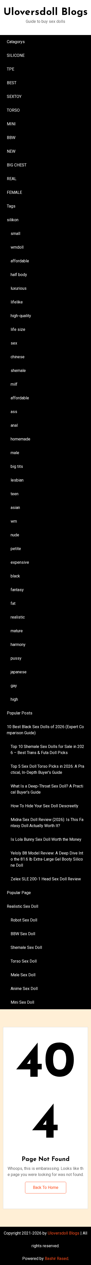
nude (15, 535)
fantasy (17, 589)
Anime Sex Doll (24, 988)
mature (17, 630)
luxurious (19, 288)
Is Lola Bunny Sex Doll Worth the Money (46, 839)
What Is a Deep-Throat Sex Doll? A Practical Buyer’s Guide (47, 789)
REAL (11, 178)
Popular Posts (19, 713)
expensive (20, 562)
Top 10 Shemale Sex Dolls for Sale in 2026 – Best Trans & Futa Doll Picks (47, 749)
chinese (18, 356)
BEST (11, 82)
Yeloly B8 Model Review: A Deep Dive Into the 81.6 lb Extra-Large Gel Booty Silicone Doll (47, 859)
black (15, 576)
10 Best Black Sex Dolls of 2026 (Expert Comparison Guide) (45, 729)
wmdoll (17, 247)
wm (14, 521)
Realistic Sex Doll (22, 906)
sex (14, 343)
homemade (20, 439)
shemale (18, 370)
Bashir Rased (56, 1258)
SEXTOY (14, 96)
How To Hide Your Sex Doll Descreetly (44, 806)
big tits (17, 466)
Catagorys (16, 41)
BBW (11, 137)
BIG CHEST (17, 165)
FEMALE (14, 192)
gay (14, 685)
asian (15, 507)
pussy (16, 658)
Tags (11, 206)
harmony (18, 644)
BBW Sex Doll (23, 933)
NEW (11, 151)
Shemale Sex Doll (26, 947)
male (15, 452)
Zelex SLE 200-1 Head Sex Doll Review (46, 879)
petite (16, 548)
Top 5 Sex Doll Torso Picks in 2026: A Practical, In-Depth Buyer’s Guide (47, 769)
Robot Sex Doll (24, 920)
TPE (10, 69)
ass (14, 411)
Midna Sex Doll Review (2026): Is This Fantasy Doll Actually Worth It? (47, 822)
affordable (20, 261)
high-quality (21, 315)
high (14, 699)
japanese (19, 672)
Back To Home (45, 1187)
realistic (18, 617)
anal (14, 425)
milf (14, 384)
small (15, 233)
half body (19, 274)
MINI (11, 124)
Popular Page (19, 892)
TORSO (13, 110)
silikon (12, 219)
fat (13, 603)
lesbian (17, 480)
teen (14, 493)
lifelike (17, 302)
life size (18, 329)
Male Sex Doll (23, 974)
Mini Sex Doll (22, 1002)
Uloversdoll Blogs (46, 12)
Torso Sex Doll (24, 961)
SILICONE (16, 55)
